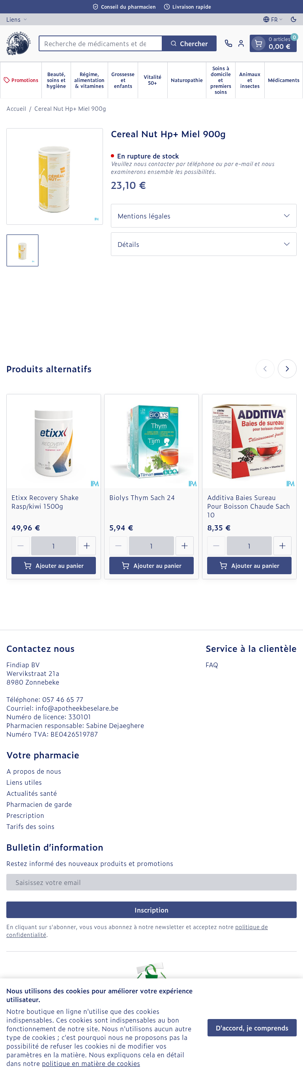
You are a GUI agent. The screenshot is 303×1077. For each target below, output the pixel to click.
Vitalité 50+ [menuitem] (155, 79)
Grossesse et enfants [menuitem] (124, 80)
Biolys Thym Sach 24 (142, 497)
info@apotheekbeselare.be (77, 708)
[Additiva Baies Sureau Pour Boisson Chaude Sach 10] (249, 441)
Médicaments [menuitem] (285, 81)
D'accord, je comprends (252, 1027)
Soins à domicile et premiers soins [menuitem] (222, 80)
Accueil (16, 108)
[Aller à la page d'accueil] (18, 43)
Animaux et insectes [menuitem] (251, 80)
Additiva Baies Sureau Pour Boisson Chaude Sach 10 (248, 506)
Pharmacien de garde (39, 804)
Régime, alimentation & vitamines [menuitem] (91, 80)
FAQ (212, 664)
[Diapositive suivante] (287, 368)
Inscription (151, 910)
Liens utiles (24, 782)
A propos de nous (33, 771)
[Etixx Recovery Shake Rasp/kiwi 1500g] (54, 441)
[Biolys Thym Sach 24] (151, 441)
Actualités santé (31, 793)
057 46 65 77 (62, 699)
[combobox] (101, 43)
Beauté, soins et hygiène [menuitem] (59, 80)
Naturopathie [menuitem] (188, 81)
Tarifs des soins (30, 826)
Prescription (25, 815)
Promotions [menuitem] (24, 80)
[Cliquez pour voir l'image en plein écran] (55, 176)
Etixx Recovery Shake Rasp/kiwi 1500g (45, 502)
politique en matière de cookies (91, 1063)
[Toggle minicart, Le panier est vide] (258, 43)
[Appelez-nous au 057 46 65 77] (228, 43)
